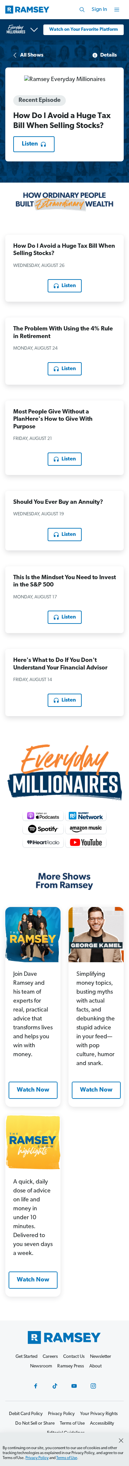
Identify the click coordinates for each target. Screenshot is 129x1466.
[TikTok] (55, 1386)
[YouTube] (74, 1386)
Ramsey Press (70, 1366)
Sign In (99, 9)
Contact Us (74, 1356)
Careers (50, 1356)
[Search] (82, 10)
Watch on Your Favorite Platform (83, 29)
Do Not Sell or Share (35, 1423)
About (95, 1366)
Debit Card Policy (26, 1413)
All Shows (31, 55)
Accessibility (102, 1423)
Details (108, 55)
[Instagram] (93, 1386)
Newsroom (41, 1366)
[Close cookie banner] (121, 1440)
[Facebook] (36, 1386)
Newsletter (100, 1356)
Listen (30, 144)
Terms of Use (66, 1458)
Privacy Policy (37, 1458)
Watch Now (33, 1090)
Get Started (26, 1356)
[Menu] (117, 10)
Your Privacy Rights (99, 1413)
